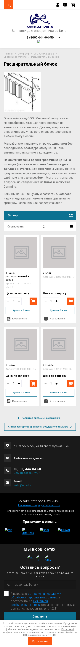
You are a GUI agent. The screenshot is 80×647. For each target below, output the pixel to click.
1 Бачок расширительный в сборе (17, 276)
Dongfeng (23, 53)
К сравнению (20, 318)
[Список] (71, 226)
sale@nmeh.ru (23, 485)
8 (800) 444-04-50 (40, 37)
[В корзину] (33, 301)
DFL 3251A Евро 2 (44, 53)
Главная (8, 53)
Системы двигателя (15, 56)
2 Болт (47, 273)
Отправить (40, 616)
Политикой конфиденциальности (29, 603)
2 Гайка (10, 365)
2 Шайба (48, 365)
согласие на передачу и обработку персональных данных (36, 595)
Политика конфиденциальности (39, 505)
